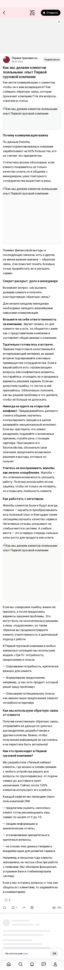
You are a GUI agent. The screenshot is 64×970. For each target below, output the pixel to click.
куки (25, 953)
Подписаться (51, 59)
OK (54, 953)
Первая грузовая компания (26, 58)
